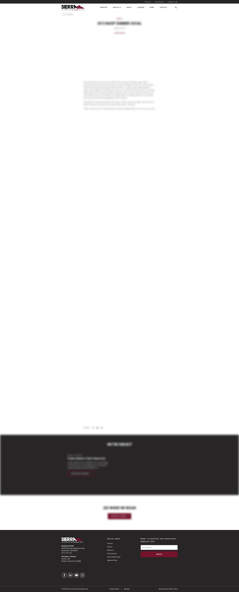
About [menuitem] (129, 7)
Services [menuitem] (103, 7)
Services (110, 543)
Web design (162, 589)
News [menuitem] (152, 7)
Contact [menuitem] (163, 7)
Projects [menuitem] (117, 7)
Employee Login (173, 2)
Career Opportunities (114, 557)
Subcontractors (159, 2)
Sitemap (126, 589)
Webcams (148, 2)
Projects (109, 547)
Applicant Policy (112, 560)
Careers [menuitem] (140, 7)
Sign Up (159, 554)
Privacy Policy (114, 589)
